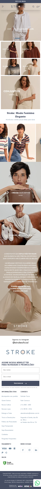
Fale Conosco (25, 401)
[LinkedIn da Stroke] (36, 450)
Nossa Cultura (6, 405)
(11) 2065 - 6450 (26, 405)
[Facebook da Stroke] (23, 450)
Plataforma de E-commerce (12, 486)
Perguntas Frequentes (9, 439)
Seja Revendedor (7, 430)
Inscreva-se (18, 383)
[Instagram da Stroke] (29, 450)
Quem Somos (6, 401)
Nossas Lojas (6, 409)
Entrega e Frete (7, 413)
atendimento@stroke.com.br (30, 413)
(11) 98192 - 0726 (26, 409)
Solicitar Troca (25, 396)
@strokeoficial (21, 343)
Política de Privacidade (9, 422)
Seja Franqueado (7, 426)
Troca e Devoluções (8, 418)
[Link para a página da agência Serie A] (28, 486)
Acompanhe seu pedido (10, 396)
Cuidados (5, 435)
